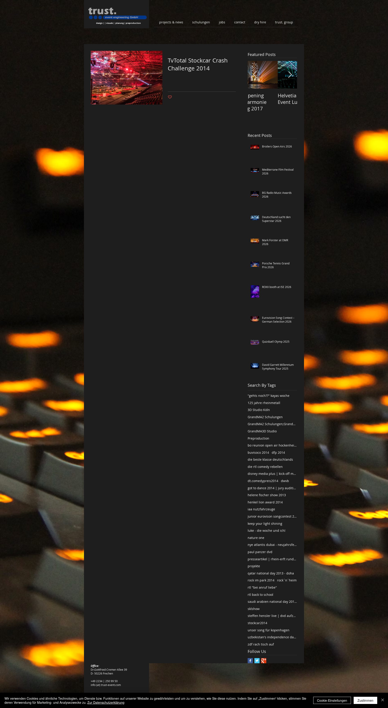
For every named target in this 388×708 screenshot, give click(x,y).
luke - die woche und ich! (266, 530)
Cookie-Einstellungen (332, 700)
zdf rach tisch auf (261, 644)
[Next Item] (290, 74)
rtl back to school (260, 594)
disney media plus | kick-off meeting (272, 473)
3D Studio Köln (259, 410)
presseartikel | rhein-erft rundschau (272, 559)
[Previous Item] (255, 74)
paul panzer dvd (260, 552)
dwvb (285, 481)
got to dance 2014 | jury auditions (272, 488)
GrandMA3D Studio (262, 431)
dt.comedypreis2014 (263, 481)
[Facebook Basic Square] (250, 660)
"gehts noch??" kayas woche (268, 395)
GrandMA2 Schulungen (265, 417)
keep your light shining (265, 523)
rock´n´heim (287, 580)
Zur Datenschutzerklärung (105, 702)
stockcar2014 (257, 623)
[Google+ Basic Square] (263, 660)
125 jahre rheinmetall (264, 403)
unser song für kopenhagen (268, 630)
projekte (254, 566)
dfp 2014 (278, 452)
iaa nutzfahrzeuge (261, 509)
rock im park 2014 (261, 580)
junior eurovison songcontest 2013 (272, 516)
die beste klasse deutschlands (270, 459)
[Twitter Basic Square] (257, 660)
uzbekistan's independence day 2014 (272, 637)
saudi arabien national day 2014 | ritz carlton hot (272, 601)
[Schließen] (382, 700)
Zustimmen (365, 700)
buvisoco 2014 (258, 452)
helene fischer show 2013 (267, 495)
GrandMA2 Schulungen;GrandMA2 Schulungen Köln (272, 424)
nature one (256, 538)
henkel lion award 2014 (265, 502)
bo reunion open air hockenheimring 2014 (272, 445)
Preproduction (258, 438)
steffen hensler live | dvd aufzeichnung (272, 616)
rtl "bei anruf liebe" (262, 587)
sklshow (254, 609)
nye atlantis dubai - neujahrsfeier (272, 545)
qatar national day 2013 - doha (271, 573)
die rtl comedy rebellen (265, 467)
